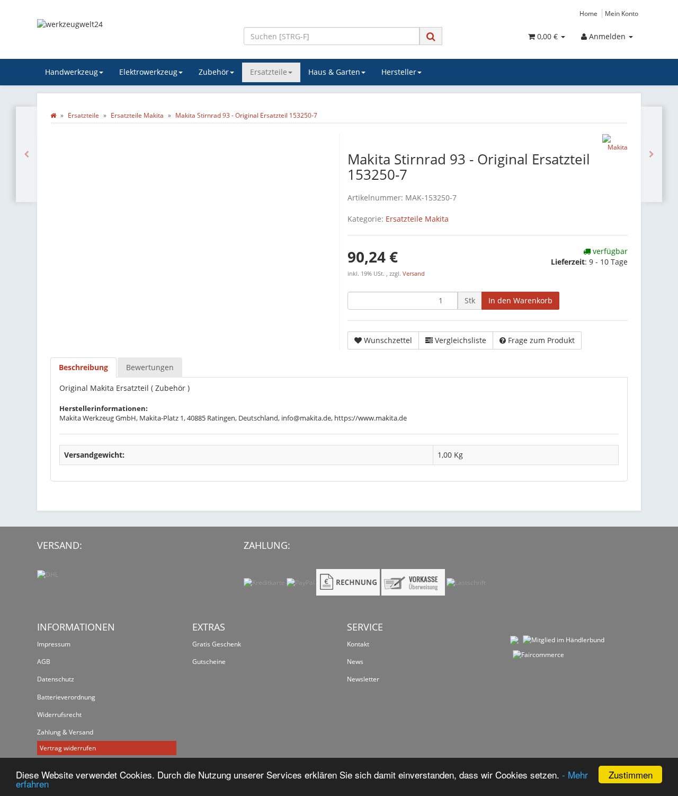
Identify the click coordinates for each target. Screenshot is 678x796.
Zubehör (214, 72)
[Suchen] (430, 36)
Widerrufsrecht (59, 714)
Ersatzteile (268, 72)
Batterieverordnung (66, 697)
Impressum (53, 644)
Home (588, 13)
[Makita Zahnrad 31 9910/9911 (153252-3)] (651, 154)
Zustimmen (631, 774)
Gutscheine (209, 661)
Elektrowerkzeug (148, 72)
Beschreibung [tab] (83, 367)
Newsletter (363, 679)
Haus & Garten (334, 72)
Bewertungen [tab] (150, 367)
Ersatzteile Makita (417, 219)
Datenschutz (55, 679)
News (355, 661)
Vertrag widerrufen (68, 748)
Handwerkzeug (71, 72)
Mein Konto (621, 13)
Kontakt (358, 644)
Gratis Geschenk (216, 644)
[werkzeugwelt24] (132, 35)
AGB (43, 661)
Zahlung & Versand (65, 732)
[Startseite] (53, 115)
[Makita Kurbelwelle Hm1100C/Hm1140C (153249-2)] (26, 154)
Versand (414, 273)
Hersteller (398, 72)
